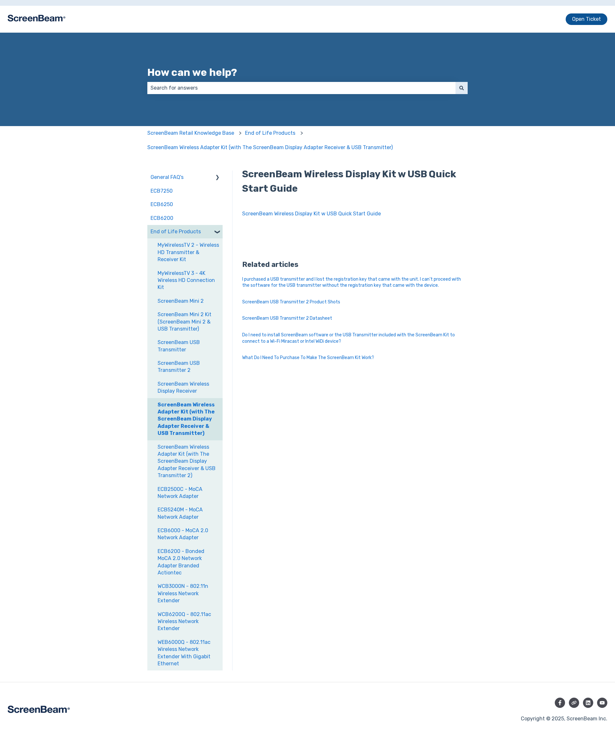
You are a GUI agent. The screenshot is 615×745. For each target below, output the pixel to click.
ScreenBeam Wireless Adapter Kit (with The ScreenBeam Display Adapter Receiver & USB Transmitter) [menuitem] (186, 419)
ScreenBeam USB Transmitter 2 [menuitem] (179, 366)
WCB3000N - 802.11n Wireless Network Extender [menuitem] (183, 593)
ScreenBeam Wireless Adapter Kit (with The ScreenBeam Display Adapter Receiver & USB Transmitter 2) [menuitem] (187, 461)
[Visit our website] (574, 703)
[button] (217, 177)
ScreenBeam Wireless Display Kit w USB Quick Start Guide (311, 214)
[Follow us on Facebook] (560, 703)
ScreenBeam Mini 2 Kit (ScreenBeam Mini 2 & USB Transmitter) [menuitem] (184, 321)
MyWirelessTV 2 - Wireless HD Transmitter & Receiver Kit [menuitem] (188, 252)
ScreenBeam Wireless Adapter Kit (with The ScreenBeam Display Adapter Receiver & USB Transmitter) (270, 147)
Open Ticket (586, 19)
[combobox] (301, 88)
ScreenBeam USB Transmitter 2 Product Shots (291, 302)
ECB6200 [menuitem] (162, 218)
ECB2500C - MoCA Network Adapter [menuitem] (180, 492)
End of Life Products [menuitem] (176, 231)
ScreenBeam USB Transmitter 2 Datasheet (287, 318)
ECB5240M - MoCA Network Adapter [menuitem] (180, 513)
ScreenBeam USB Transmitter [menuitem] (179, 345)
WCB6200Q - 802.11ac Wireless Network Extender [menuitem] (184, 621)
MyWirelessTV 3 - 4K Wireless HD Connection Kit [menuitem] (186, 280)
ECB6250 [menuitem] (162, 204)
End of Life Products (270, 133)
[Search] (461, 88)
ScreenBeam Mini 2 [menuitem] (181, 301)
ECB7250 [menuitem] (162, 191)
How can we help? (192, 72)
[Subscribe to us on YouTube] (602, 703)
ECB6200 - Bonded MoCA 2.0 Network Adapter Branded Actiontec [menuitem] (181, 562)
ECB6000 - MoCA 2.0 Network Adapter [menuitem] (183, 534)
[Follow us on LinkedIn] (588, 703)
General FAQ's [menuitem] (167, 177)
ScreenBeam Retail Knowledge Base (190, 133)
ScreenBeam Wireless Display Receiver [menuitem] (183, 387)
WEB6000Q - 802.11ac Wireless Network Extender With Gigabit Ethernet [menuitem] (184, 653)
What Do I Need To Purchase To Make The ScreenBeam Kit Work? (308, 357)
